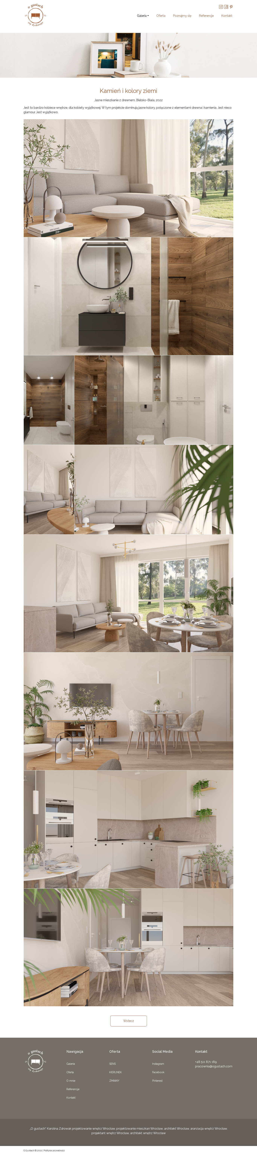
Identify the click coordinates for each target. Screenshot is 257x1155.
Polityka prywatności (54, 1150)
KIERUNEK (115, 1072)
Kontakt (226, 15)
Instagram (158, 1063)
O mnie (70, 1080)
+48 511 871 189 (206, 1062)
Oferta (160, 15)
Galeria (142, 15)
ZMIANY (114, 1080)
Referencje (206, 15)
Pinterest (157, 1080)
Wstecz (128, 1021)
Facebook (158, 1072)
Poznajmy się (182, 15)
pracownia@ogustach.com (213, 1066)
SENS (112, 1063)
